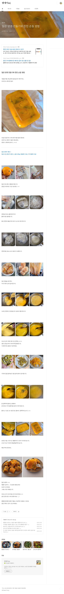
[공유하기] (7, 511)
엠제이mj (6, 3)
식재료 (17, 9)
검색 (57, 3)
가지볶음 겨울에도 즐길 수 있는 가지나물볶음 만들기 (15, 524)
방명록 (36, 9)
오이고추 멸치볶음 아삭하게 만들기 (11, 528)
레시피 (9, 9)
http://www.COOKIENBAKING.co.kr (12, 58)
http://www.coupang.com (10, 47)
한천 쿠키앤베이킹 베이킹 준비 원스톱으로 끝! (17, 61)
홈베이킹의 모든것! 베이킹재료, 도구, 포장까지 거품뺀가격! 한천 (20, 63)
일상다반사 (27, 9)
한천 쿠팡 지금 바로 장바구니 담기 (13, 49)
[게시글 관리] (9, 511)
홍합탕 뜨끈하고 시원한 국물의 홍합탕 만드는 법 (14, 522)
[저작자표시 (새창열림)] (18, 511)
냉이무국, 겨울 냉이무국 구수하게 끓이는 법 (13, 526)
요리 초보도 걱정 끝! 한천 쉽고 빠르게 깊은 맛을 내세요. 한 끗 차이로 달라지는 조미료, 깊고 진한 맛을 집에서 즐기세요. (17, 52)
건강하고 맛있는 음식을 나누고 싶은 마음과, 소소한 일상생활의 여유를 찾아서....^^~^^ (20, 567)
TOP (61, 589)
